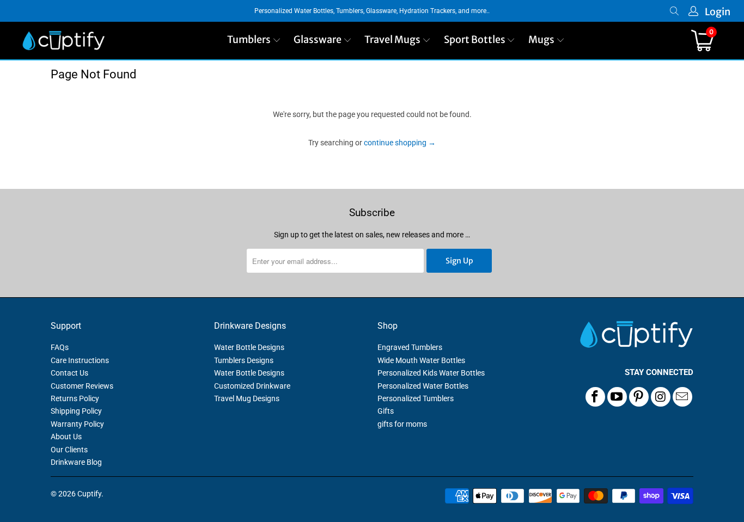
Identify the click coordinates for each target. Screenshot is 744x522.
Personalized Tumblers (415, 398)
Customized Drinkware (252, 386)
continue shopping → (400, 142)
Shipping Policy (76, 411)
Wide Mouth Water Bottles (421, 360)
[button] (254, 40)
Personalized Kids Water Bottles (431, 373)
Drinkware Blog (76, 462)
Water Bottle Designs (249, 347)
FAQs (60, 347)
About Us (66, 436)
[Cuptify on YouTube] (617, 397)
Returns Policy (75, 398)
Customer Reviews (82, 386)
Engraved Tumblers (409, 347)
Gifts (385, 411)
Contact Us (69, 373)
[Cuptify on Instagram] (660, 397)
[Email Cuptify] (682, 397)
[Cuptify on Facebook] (595, 397)
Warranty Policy (77, 424)
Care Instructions (80, 360)
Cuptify (89, 493)
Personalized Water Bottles (422, 386)
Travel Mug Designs (246, 398)
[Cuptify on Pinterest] (639, 397)
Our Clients (69, 449)
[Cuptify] (63, 40)
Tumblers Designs (243, 360)
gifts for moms (402, 424)
